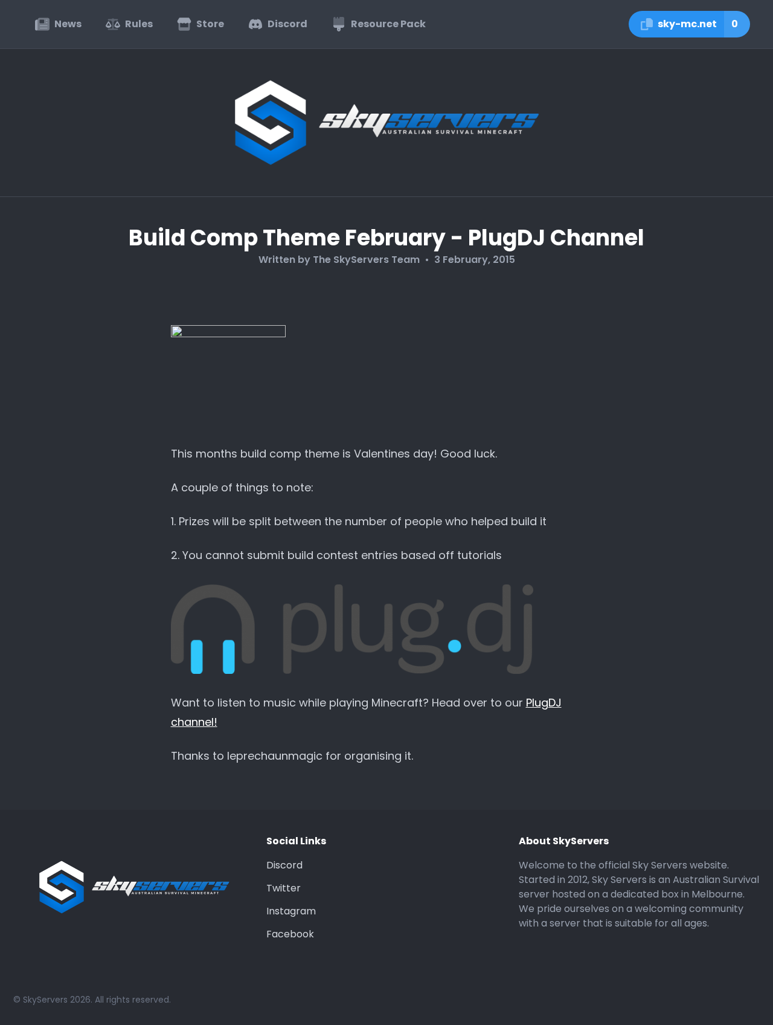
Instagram (291, 911)
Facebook (290, 934)
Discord (284, 865)
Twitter (283, 888)
